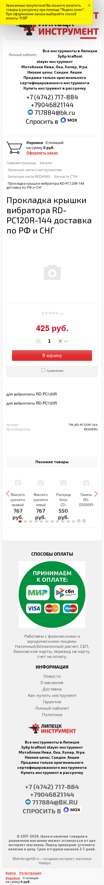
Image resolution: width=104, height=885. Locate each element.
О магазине (52, 682)
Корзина (34, 142)
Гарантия (52, 701)
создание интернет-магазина (67, 858)
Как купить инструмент (52, 695)
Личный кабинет (52, 707)
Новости (52, 675)
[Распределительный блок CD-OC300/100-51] (63, 482)
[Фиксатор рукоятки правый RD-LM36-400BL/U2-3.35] (18, 482)
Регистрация (30, 873)
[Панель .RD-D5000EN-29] (86, 482)
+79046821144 (52, 104)
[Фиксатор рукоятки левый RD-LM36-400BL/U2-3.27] (41, 482)
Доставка (52, 688)
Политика (52, 714)
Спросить (40, 121)
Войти (11, 873)
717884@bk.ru (54, 112)
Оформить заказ (42, 153)
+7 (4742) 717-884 (52, 97)
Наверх (45, 863)
